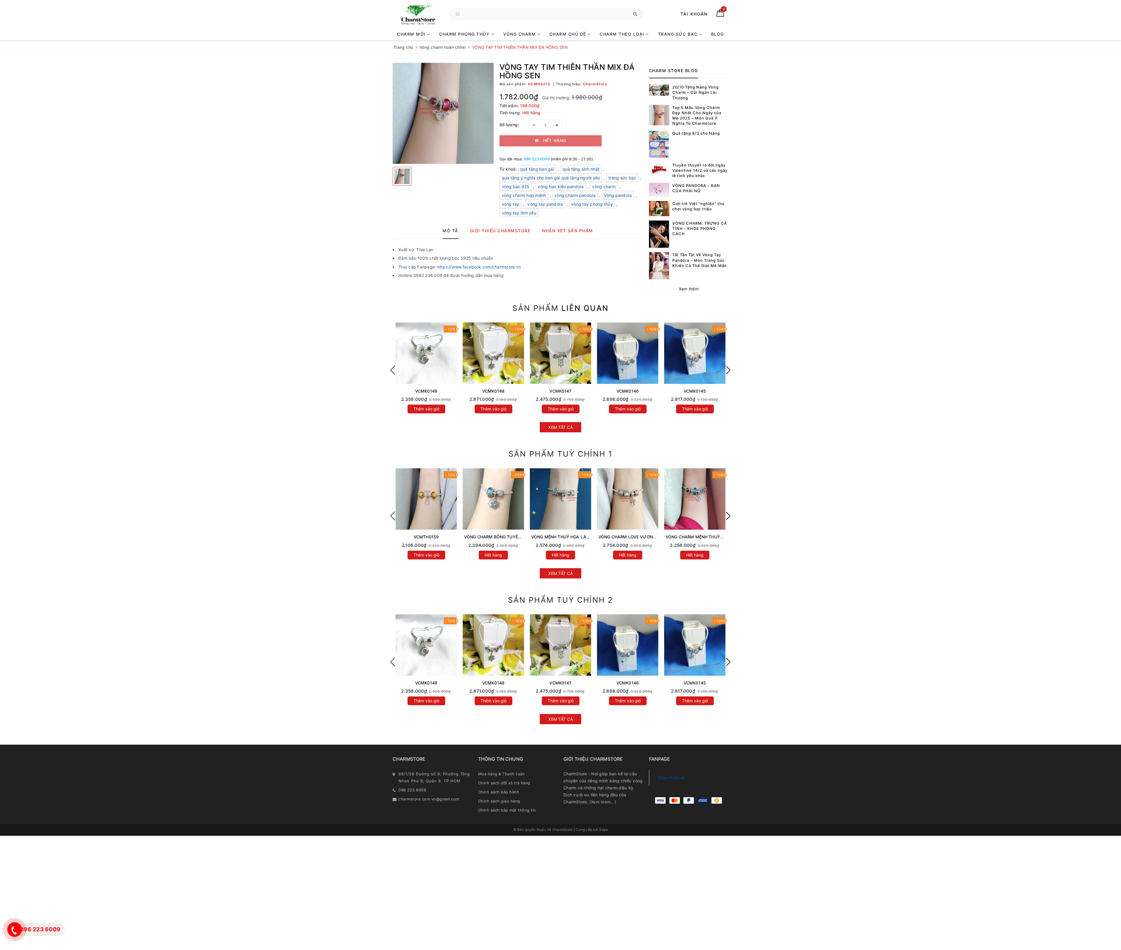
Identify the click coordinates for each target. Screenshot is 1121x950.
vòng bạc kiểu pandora (561, 186)
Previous (392, 370)
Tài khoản (694, 13)
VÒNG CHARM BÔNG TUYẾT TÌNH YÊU (502, 536)
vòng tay (510, 204)
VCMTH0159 (426, 536)
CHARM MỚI (412, 34)
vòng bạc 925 (516, 186)
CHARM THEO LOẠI (623, 34)
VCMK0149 (426, 391)
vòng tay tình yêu (519, 212)
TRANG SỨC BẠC (678, 34)
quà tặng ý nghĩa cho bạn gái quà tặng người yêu (551, 177)
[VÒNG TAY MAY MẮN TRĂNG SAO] (426, 353)
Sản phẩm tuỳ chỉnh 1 (561, 453)
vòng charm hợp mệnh (524, 195)
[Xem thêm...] (602, 802)
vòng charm (604, 186)
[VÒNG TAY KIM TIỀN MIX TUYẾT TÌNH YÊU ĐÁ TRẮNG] (493, 353)
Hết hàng (493, 554)
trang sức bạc (622, 177)
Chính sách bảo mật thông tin (507, 810)
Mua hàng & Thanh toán (501, 774)
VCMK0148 (493, 391)
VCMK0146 (628, 391)
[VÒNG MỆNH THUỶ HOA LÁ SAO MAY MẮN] (560, 499)
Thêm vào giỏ (426, 408)
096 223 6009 (537, 159)
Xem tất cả (560, 427)
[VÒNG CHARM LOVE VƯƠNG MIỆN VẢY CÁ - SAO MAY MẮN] (628, 499)
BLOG (717, 34)
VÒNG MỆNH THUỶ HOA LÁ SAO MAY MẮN (574, 536)
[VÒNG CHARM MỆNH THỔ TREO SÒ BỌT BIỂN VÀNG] (426, 499)
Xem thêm (689, 288)
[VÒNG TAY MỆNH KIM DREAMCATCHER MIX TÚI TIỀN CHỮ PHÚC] (560, 353)
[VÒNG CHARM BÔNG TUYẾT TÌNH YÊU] (493, 499)
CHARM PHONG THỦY (465, 34)
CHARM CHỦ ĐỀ (568, 34)
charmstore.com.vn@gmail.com (428, 799)
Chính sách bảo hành (498, 792)
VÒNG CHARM (520, 34)
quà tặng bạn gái (537, 169)
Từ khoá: (508, 169)
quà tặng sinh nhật (581, 169)
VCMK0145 (695, 391)
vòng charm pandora (575, 195)
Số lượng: (509, 124)
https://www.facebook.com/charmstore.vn (479, 266)
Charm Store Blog (673, 70)
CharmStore (671, 778)
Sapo (603, 829)
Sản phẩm (560, 308)
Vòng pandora (618, 195)
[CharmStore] (418, 14)
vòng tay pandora (545, 204)
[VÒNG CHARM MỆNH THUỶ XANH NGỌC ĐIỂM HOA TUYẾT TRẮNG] (695, 499)
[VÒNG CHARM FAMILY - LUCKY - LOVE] (628, 353)
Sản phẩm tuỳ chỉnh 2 (560, 599)
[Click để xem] (443, 113)
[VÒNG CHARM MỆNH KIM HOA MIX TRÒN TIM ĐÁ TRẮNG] (695, 353)
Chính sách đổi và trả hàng (504, 783)
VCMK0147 (560, 391)
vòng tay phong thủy (592, 204)
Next (728, 370)
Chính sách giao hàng (499, 801)
